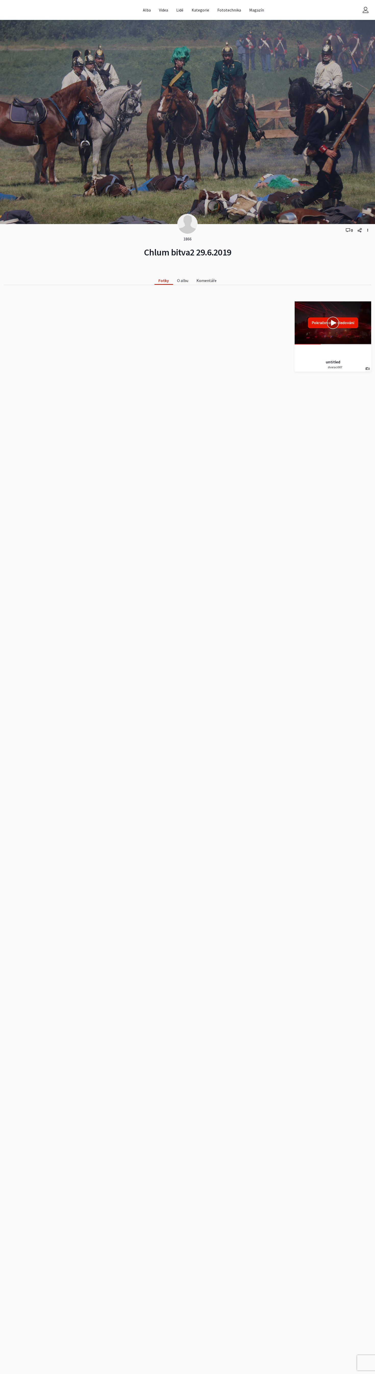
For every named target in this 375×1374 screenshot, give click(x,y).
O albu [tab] (182, 280)
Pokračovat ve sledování (333, 323)
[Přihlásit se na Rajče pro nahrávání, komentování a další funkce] (365, 10)
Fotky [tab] (163, 280)
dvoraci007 (334, 367)
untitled (333, 361)
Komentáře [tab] (206, 280)
